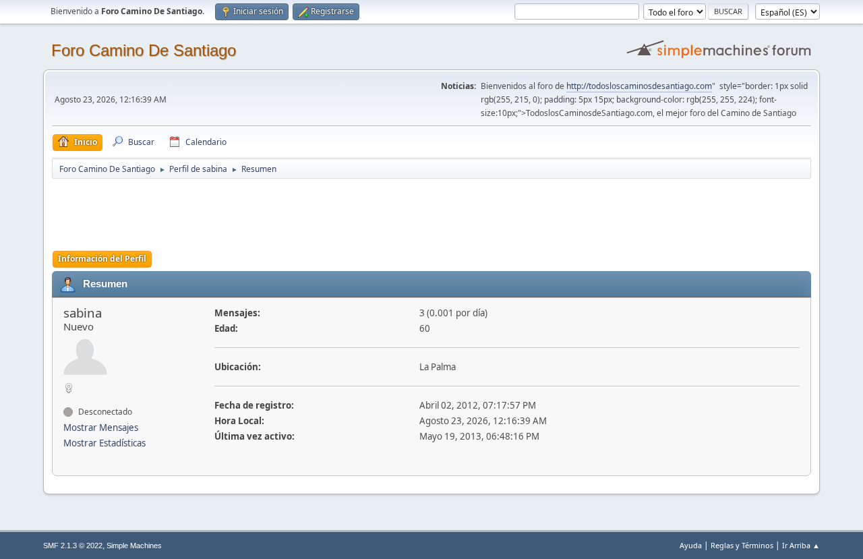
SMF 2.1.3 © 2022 (72, 545)
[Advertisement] (289, 210)
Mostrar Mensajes (100, 427)
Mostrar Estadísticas (104, 443)
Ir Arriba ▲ (801, 545)
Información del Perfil (102, 258)
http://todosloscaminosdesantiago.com (639, 86)
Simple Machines (134, 545)
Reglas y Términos (742, 545)
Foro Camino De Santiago (143, 50)
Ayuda (691, 545)
